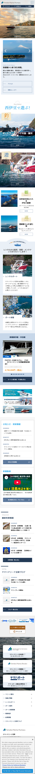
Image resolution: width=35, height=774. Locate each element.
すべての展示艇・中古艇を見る (17, 379)
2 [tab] (16, 36)
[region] (17, 755)
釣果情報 (8, 717)
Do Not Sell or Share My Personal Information (17, 771)
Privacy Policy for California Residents (14, 765)
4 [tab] (18, 36)
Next (29, 50)
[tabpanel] (17, 356)
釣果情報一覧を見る (13, 560)
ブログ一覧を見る (13, 609)
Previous (5, 50)
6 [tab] (20, 374)
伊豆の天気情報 (12, 462)
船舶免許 (8, 713)
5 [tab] (20, 36)
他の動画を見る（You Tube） (16, 500)
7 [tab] (21, 374)
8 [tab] (23, 374)
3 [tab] (17, 36)
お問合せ (18, 6)
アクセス (7, 6)
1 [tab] (14, 36)
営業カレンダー (12, 90)
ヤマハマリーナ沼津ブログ (13, 721)
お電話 (30, 6)
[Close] (33, 739)
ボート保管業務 (10, 709)
